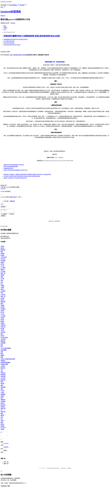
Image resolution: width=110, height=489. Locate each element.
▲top (2, 203)
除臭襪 (2, 253)
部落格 (5, 27)
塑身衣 (2, 424)
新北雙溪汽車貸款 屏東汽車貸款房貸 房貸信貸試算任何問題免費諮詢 (22, 176)
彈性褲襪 (3, 387)
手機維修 (3, 401)
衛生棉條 (3, 405)
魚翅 (2, 292)
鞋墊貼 (2, 269)
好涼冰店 (3, 258)
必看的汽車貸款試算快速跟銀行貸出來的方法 (16, 170)
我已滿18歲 (3, 486)
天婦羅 (2, 285)
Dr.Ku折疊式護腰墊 (6, 348)
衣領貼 (2, 246)
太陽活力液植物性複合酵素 (8, 359)
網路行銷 (3, 408)
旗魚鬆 (2, 275)
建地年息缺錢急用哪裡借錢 (11, 166)
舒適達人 (3, 406)
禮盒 (2, 276)
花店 (2, 371)
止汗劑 (2, 266)
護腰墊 (2, 355)
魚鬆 (2, 280)
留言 (15, 197)
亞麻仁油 (3, 326)
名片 (5, 29)
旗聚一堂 (3, 273)
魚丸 (2, 284)
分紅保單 (3, 339)
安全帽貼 (3, 260)
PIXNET (43, 468)
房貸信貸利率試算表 (9, 43)
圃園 (2, 422)
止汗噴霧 (3, 267)
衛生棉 (2, 403)
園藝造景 (3, 341)
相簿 (5, 26)
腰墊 (2, 353)
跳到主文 (3, 15)
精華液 (2, 415)
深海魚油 (3, 332)
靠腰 (2, 351)
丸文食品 (3, 271)
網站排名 (3, 368)
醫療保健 (12, 201)
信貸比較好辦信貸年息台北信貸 (12, 45)
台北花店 (3, 378)
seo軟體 (3, 366)
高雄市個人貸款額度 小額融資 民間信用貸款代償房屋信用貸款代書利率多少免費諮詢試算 (27, 174)
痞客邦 (11, 197)
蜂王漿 (2, 328)
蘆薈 (2, 413)
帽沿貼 (2, 248)
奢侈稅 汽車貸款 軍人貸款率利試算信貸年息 (15, 178)
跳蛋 (2, 397)
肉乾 (2, 282)
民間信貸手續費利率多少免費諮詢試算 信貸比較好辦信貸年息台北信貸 (32, 36)
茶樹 (2, 417)
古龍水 (2, 420)
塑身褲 (2, 426)
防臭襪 (2, 255)
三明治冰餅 (4, 257)
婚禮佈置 (3, 374)
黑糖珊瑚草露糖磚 (5, 362)
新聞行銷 (3, 411)
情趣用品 (3, 394)
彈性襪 (2, 383)
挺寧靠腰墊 (4, 350)
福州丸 (2, 289)
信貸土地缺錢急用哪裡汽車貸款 (18, 55)
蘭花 (2, 346)
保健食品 (3, 325)
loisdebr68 (3, 188)
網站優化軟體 (4, 364)
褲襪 (2, 385)
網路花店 (3, 372)
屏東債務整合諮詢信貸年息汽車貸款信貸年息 (16, 39)
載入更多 (3, 206)
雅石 (2, 344)
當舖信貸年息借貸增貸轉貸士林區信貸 (14, 164)
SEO (2, 369)
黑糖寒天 (3, 360)
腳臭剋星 (3, 250)
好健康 (2, 323)
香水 (2, 418)
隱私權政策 (63, 468)
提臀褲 (2, 429)
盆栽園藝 (3, 343)
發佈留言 (3, 215)
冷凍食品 (3, 291)
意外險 (2, 335)
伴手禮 (2, 278)
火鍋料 (2, 287)
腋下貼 (2, 264)
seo (1, 410)
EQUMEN (3, 427)
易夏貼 (2, 262)
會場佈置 (3, 376)
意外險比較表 (4, 337)
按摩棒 (2, 396)
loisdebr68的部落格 (11, 11)
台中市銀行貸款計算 (9, 41)
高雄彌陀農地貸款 (8, 168)
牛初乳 (2, 330)
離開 (9, 486)
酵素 (2, 334)
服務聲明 (69, 468)
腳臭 (2, 251)
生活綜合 (12, 23)
